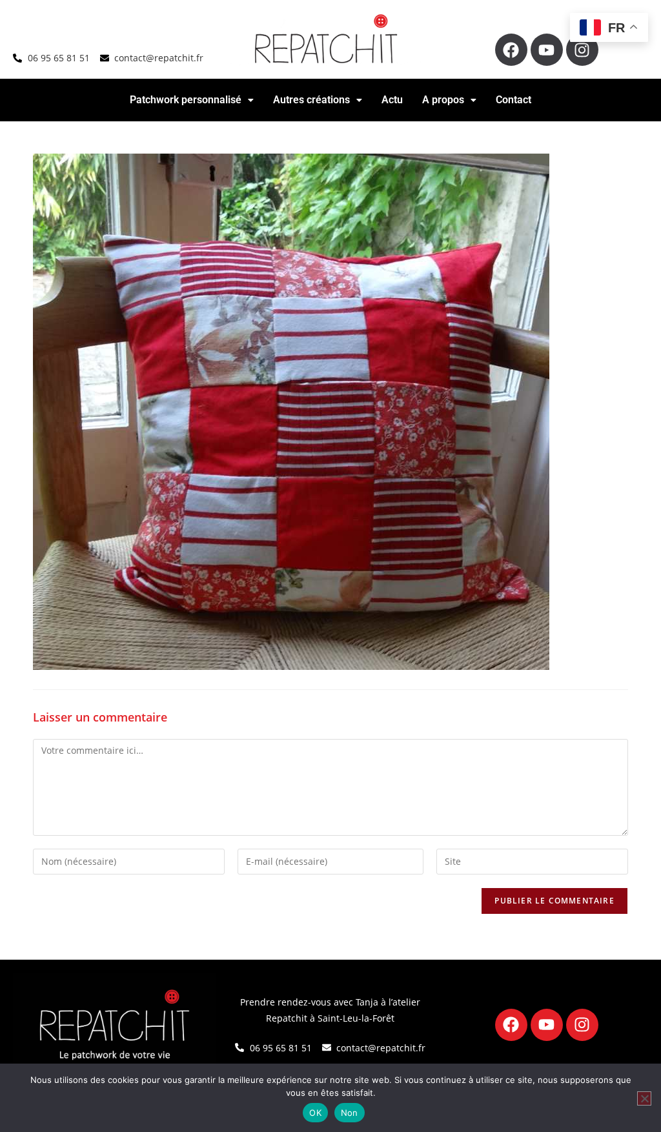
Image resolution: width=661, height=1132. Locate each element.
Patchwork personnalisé (185, 100)
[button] (191, 100)
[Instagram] (582, 50)
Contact (513, 100)
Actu (392, 100)
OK (315, 1112)
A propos (443, 100)
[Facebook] (511, 50)
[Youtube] (547, 50)
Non (349, 1112)
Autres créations (311, 100)
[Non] (644, 1098)
